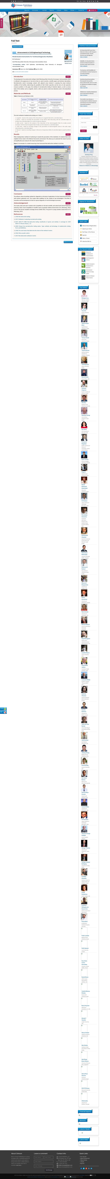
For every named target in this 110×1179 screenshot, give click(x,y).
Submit (83, 130)
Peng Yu (84, 472)
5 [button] (83, 195)
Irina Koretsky (85, 765)
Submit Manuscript (84, 1158)
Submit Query (68, 242)
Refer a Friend (85, 238)
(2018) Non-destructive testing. (22, 216)
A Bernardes (85, 1100)
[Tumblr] (91, 1)
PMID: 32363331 (83, 106)
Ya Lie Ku (84, 310)
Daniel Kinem (85, 977)
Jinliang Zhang (85, 752)
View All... (96, 195)
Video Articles (83, 1160)
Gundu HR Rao (85, 806)
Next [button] (100, 154)
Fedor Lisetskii (85, 935)
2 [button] (82, 193)
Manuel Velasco (86, 624)
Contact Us (81, 10)
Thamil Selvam (85, 350)
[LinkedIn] (93, 1)
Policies (72, 10)
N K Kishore (84, 500)
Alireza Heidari (85, 1032)
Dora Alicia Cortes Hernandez (84, 962)
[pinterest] (87, 1)
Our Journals (83, 1156)
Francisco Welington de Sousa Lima (85, 907)
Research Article (17, 46)
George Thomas (86, 848)
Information (35, 10)
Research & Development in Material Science (89, 165)
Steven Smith (85, 377)
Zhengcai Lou (85, 298)
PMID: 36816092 (83, 66)
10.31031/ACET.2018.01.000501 (21, 71)
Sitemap (84, 1)
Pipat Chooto (85, 459)
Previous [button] (77, 154)
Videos (65, 10)
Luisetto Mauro (85, 652)
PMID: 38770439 (83, 75)
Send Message (49, 1170)
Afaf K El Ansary (85, 1088)
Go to (68, 76)
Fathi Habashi (85, 948)
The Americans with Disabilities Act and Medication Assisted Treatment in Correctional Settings (88, 72)
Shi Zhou (84, 402)
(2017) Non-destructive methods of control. (25, 235)
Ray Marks (84, 429)
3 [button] (85, 193)
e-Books (59, 10)
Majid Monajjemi (86, 638)
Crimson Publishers (82, 1175)
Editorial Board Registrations (89, 225)
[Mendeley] (97, 1)
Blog (80, 1)
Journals (44, 10)
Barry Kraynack (85, 1005)
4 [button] (87, 193)
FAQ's (78, 1)
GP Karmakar (85, 819)
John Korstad (85, 740)
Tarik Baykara (85, 364)
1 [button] (80, 193)
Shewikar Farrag (86, 415)
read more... (19, 1165)
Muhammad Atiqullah (89, 154)
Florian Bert (85, 921)
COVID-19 (93, 10)
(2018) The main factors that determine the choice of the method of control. (33, 230)
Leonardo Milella (86, 679)
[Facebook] (95, 1)
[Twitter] (89, 1)
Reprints (52, 10)
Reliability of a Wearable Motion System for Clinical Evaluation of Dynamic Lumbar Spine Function (87, 63)
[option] (88, 154)
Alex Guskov (85, 1045)
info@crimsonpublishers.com (65, 1165)
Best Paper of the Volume (88, 232)
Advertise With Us (86, 241)
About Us (27, 10)
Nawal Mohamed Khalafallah (84, 486)
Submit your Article (87, 229)
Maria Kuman (85, 612)
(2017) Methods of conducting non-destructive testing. (28, 219)
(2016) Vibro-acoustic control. (22, 233)
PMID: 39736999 (83, 57)
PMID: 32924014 (83, 95)
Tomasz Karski (85, 337)
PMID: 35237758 (83, 87)
